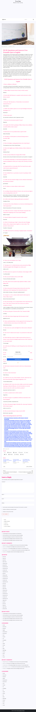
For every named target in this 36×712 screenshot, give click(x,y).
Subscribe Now (18, 359)
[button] (18, 352)
